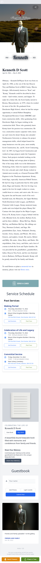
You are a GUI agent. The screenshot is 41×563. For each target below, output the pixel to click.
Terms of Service (26, 554)
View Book (9, 432)
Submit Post (20, 494)
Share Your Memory (13, 461)
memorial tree (26, 266)
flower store (25, 269)
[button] (20, 516)
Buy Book (21, 432)
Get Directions (12, 321)
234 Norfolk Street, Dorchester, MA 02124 (21, 317)
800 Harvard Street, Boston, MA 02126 (20, 363)
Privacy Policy (15, 554)
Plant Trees (29, 321)
